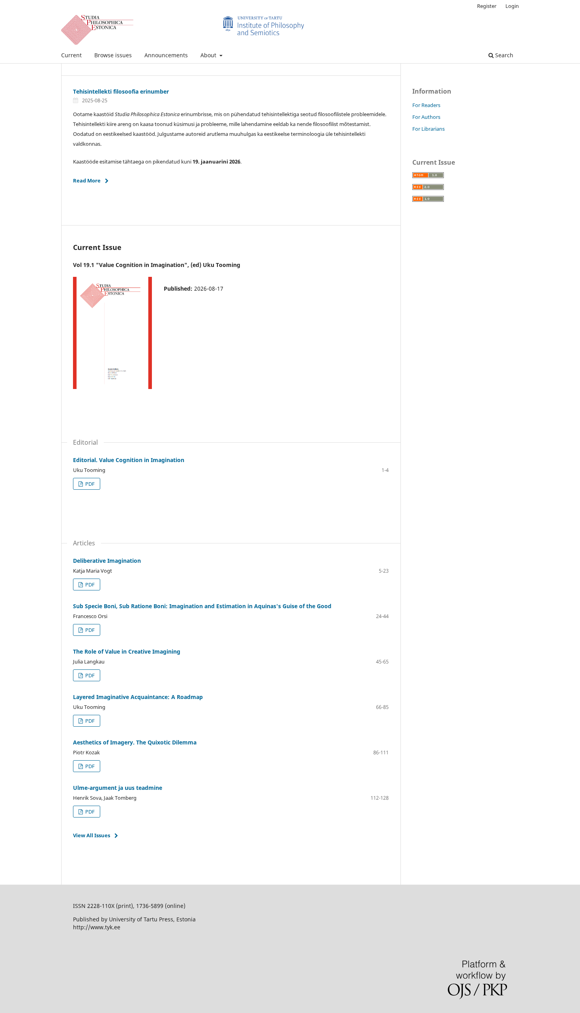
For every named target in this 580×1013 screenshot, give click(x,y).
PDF (89, 483)
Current (71, 55)
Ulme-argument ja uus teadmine (117, 787)
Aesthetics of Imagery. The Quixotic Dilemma (134, 742)
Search (503, 55)
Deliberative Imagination (107, 560)
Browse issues (113, 55)
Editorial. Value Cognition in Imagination (128, 460)
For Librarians (428, 128)
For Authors (426, 116)
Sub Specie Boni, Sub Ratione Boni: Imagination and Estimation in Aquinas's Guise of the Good (202, 606)
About (209, 55)
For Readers (426, 105)
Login (512, 5)
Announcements (166, 55)
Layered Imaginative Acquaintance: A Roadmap (138, 697)
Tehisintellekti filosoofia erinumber (121, 91)
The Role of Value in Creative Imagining (126, 651)
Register (486, 5)
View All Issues (91, 835)
